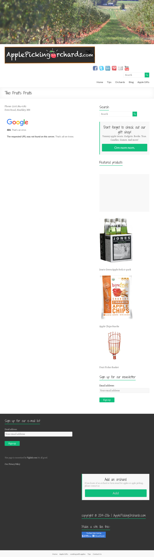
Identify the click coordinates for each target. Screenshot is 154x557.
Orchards (120, 82)
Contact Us (97, 554)
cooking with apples (78, 554)
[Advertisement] (124, 193)
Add (116, 493)
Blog (131, 82)
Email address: (106, 385)
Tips (109, 82)
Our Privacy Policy (12, 464)
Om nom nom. (124, 148)
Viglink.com (32, 457)
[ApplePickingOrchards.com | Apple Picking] (50, 48)
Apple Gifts (143, 82)
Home (100, 82)
